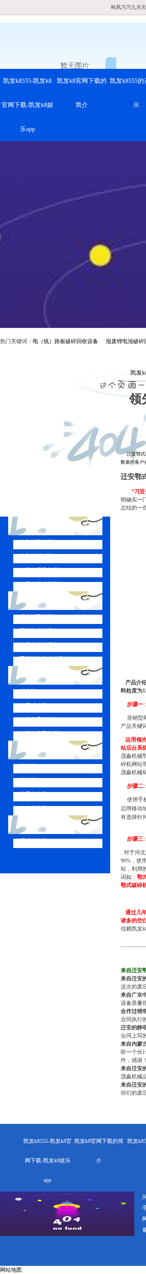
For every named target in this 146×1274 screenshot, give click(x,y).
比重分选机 (33, 794)
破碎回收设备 (44, 675)
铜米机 (28, 691)
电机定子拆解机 (39, 719)
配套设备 (38, 750)
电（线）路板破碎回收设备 (65, 341)
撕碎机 (28, 766)
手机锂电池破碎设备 (44, 659)
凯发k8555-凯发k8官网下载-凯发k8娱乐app (27, 104)
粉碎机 (28, 780)
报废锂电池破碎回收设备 (60, 600)
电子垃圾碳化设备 (41, 584)
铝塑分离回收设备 (41, 733)
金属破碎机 (33, 705)
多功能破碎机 (44, 824)
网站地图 (11, 1270)
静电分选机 (33, 808)
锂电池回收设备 (39, 617)
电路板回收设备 (39, 542)
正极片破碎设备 (39, 631)
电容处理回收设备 (41, 570)
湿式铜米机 (33, 841)
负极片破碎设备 (39, 645)
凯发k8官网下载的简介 (82, 92)
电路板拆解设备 (39, 556)
